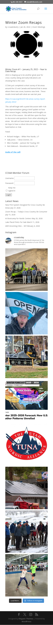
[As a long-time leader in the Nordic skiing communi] (26, 269)
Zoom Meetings (38, 27)
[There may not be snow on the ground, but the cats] (26, 357)
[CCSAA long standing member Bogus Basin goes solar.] (26, 488)
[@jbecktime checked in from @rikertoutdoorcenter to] (26, 313)
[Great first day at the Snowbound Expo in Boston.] (26, 575)
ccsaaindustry (13, 27)
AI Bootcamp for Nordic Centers (18, 218)
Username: (9, 178)
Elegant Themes (26, 618)
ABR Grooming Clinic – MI (15, 226)
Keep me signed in (11, 189)
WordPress (26, 621)
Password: (9, 183)
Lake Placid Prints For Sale (15, 222)
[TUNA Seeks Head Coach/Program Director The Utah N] (26, 444)
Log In (8, 195)
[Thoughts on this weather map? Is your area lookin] (26, 400)
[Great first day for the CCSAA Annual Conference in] (26, 531)
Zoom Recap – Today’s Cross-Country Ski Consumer (26, 211)
